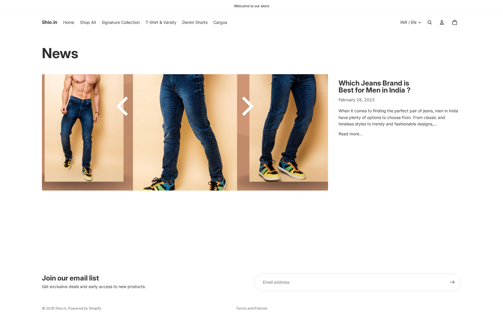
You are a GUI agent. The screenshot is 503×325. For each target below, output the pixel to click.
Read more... (351, 133)
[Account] (441, 22)
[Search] (429, 22)
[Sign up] (452, 282)
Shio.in (60, 308)
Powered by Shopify (84, 308)
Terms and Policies (251, 308)
